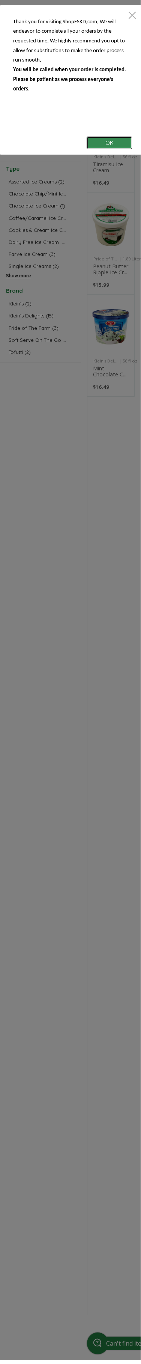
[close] (132, 16)
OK (109, 142)
